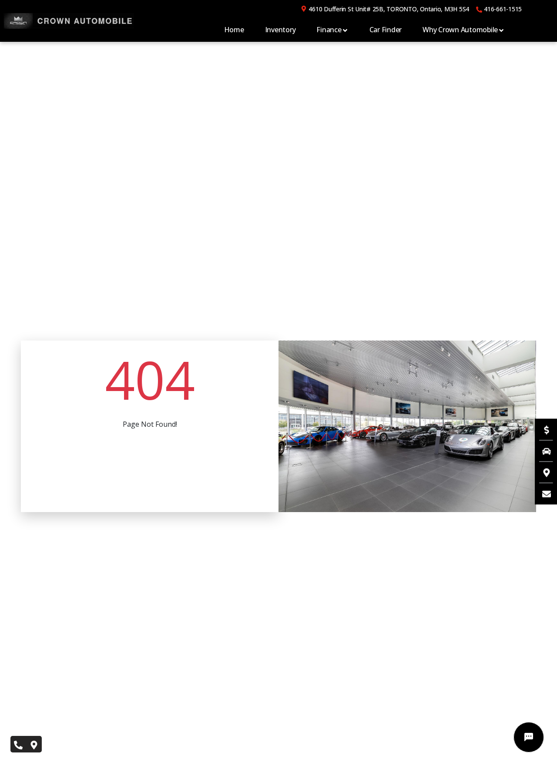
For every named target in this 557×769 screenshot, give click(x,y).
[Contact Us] (542, 493)
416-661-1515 (503, 9)
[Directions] (542, 472)
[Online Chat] (528, 737)
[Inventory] (542, 450)
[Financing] (542, 429)
